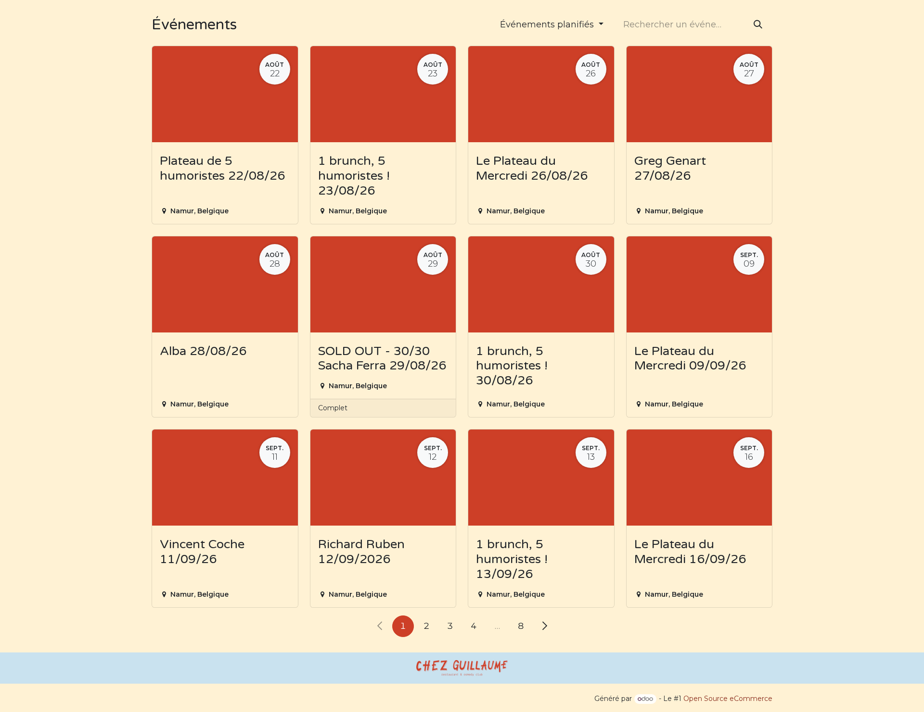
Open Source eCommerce (727, 698)
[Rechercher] (758, 25)
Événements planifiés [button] (548, 24)
